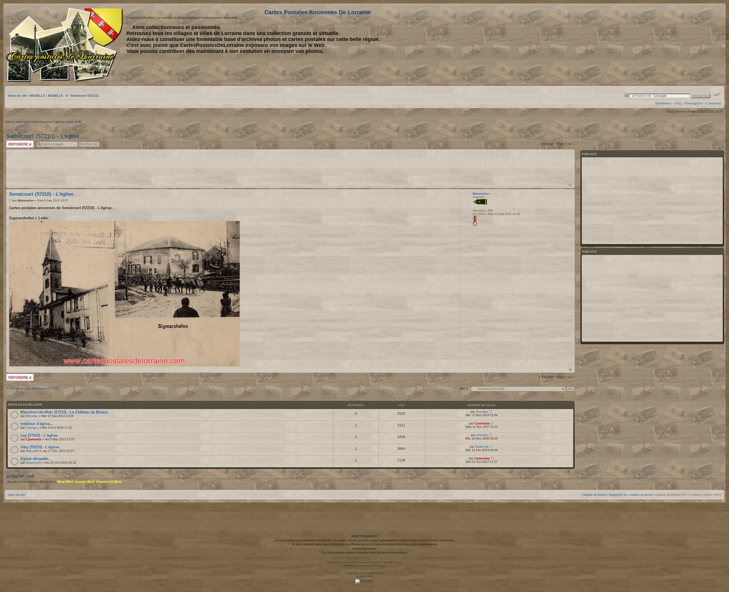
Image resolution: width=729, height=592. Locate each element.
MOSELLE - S (58, 95)
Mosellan (32, 416)
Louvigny (32, 427)
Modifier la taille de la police (717, 94)
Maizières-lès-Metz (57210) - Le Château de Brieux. (64, 412)
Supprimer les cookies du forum (631, 494)
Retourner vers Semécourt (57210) (34, 388)
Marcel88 (32, 451)
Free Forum (378, 565)
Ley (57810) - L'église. (39, 435)
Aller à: (464, 388)
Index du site (17, 95)
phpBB (352, 562)
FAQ (678, 103)
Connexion (714, 103)
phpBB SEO (365, 576)
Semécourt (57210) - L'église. (43, 136)
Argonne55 (33, 462)
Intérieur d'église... (37, 424)
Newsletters (663, 103)
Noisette (482, 435)
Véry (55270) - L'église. (40, 447)
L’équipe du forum (594, 494)
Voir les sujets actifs (68, 121)
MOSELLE (37, 95)
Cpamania (482, 423)
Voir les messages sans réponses (28, 121)
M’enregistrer (694, 103)
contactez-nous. (364, 548)
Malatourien (26, 200)
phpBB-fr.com (374, 573)
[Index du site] (65, 45)
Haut (570, 185)
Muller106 (482, 446)
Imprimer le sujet (626, 94)
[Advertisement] (676, 44)
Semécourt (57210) (85, 95)
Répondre (13, 142)
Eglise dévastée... (36, 459)
